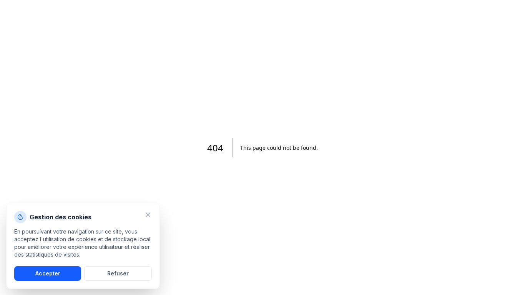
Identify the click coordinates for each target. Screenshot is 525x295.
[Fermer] (148, 215)
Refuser (118, 273)
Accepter (47, 273)
